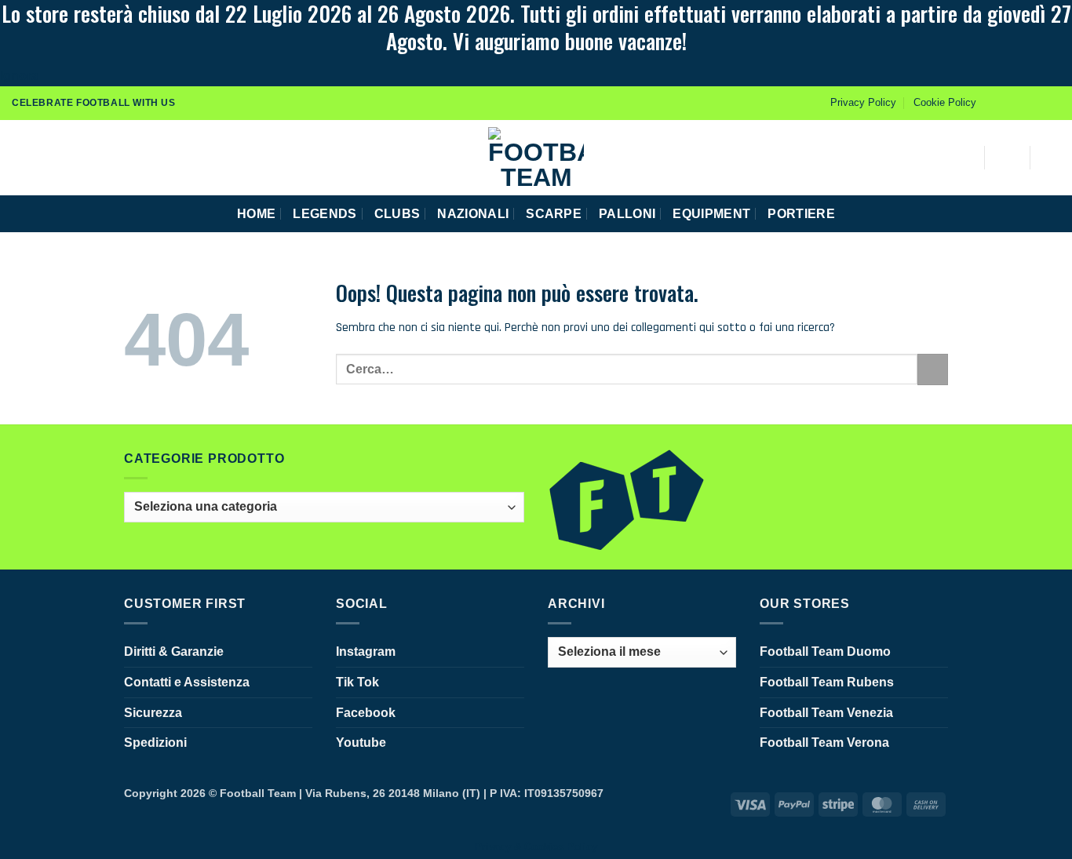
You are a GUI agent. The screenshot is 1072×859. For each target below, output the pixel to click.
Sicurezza (153, 712)
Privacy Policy (863, 102)
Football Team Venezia (826, 712)
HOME (256, 213)
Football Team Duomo (825, 651)
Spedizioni (155, 742)
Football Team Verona (824, 742)
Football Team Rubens (827, 682)
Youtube (361, 742)
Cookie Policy (944, 102)
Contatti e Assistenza (187, 682)
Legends (324, 213)
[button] (18, 157)
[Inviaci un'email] (1052, 102)
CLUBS (397, 213)
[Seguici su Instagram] (1007, 102)
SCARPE (554, 213)
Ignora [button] (19, 75)
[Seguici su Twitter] (1037, 102)
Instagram (366, 651)
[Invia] (932, 369)
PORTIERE (801, 213)
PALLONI (627, 213)
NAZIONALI (473, 213)
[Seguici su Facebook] (992, 102)
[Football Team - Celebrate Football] (536, 157)
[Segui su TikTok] (1022, 102)
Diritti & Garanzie (174, 651)
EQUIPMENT (711, 213)
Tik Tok (357, 682)
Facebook (366, 712)
